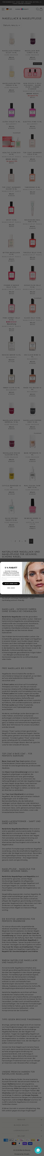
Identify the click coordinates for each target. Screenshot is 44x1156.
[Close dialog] (42, 564)
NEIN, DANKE (11, 588)
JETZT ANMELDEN (11, 583)
